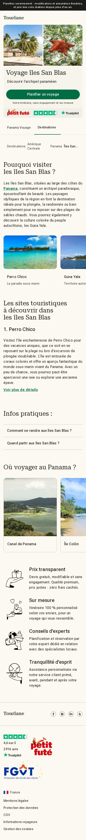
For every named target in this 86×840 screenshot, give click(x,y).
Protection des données (21, 808)
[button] (14, 18)
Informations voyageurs (20, 822)
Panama (56, 146)
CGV (7, 815)
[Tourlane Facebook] (53, 714)
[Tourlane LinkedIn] (71, 714)
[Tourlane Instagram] (62, 714)
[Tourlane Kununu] (79, 714)
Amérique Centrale (34, 146)
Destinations (16, 146)
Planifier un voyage (43, 94)
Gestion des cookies (18, 829)
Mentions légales (16, 800)
